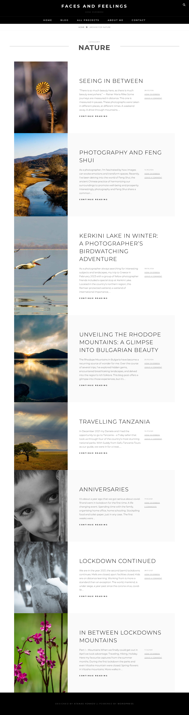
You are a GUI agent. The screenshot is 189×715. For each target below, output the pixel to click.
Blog (64, 20)
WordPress (126, 704)
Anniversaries (104, 489)
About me (115, 20)
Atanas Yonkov (85, 704)
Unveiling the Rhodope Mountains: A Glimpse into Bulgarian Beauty (120, 342)
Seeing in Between (111, 80)
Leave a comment (153, 98)
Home (47, 20)
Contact (139, 20)
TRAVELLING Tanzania (114, 421)
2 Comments (150, 507)
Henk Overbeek (152, 94)
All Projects (88, 20)
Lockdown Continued (117, 561)
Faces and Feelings (94, 6)
